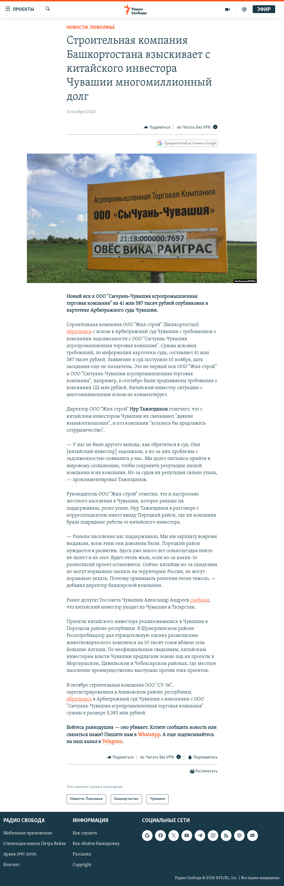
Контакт (11, 865)
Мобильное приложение (27, 833)
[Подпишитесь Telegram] (200, 835)
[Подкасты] (239, 835)
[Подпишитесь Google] (147, 835)
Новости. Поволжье (91, 27)
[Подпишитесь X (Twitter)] (173, 835)
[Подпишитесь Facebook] (160, 835)
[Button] (157, 127)
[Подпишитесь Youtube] (186, 835)
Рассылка (82, 854)
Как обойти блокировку (96, 844)
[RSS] (226, 835)
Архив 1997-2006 (19, 854)
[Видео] (227, 9)
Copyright (82, 865)
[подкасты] (244, 9)
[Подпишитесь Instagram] (213, 835)
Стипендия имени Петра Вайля (34, 844)
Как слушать (85, 833)
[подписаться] (252, 835)
